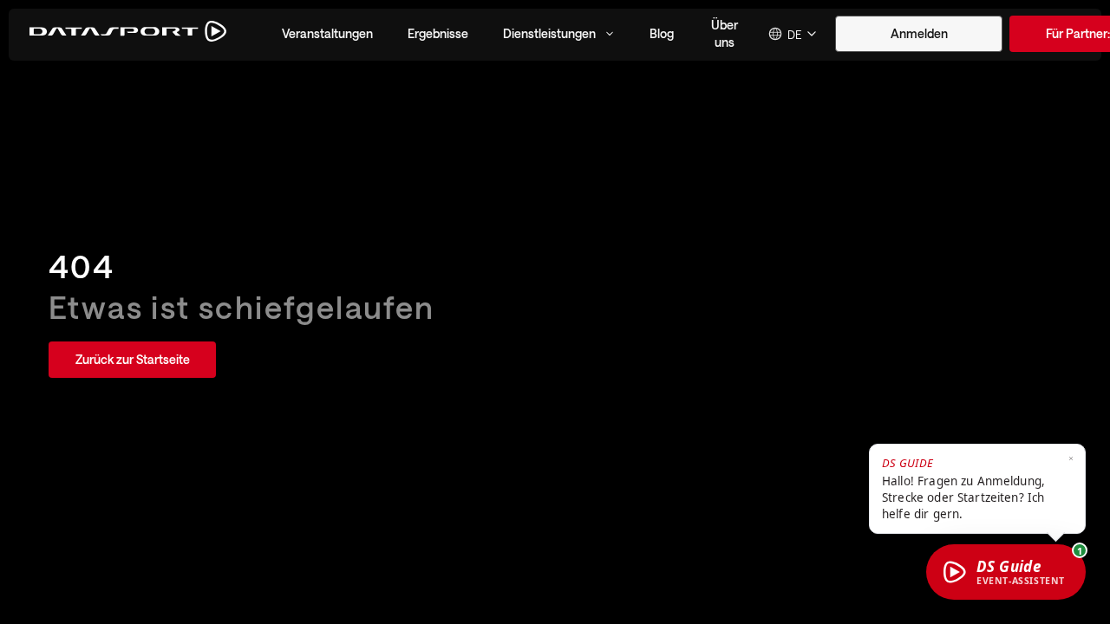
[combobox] (793, 33)
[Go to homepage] (127, 34)
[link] (132, 359)
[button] (327, 34)
